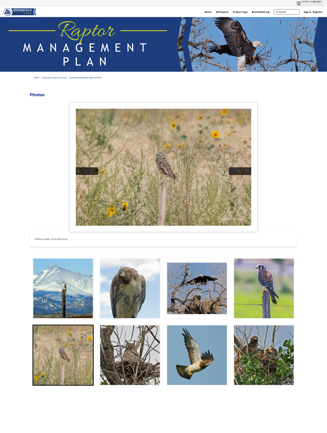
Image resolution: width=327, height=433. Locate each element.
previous (86, 171)
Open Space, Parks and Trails (54, 77)
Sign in (307, 11)
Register (318, 11)
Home (36, 77)
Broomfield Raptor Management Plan (85, 77)
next (233, 171)
